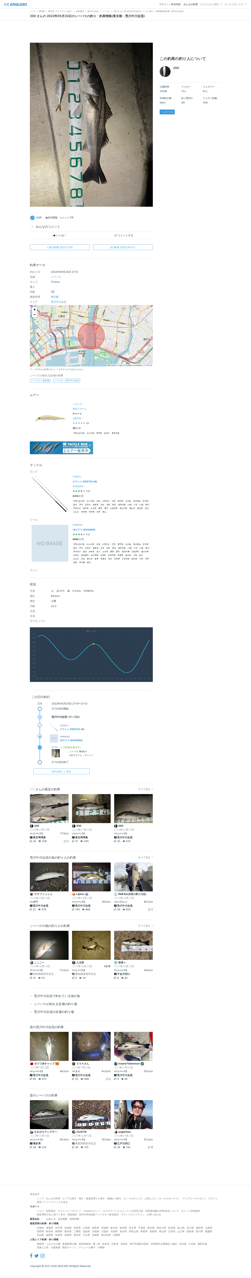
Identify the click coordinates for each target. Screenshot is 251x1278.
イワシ (76, 555)
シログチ (114, 508)
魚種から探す (114, 1198)
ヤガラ (120, 555)
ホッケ (90, 559)
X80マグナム (80, 408)
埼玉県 (132, 1227)
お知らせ (51, 1218)
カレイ (132, 508)
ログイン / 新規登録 (170, 4)
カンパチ (123, 508)
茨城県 (104, 1227)
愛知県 (68, 1231)
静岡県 (58, 1231)
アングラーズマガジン (194, 1198)
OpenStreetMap (125, 365)
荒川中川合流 (58, 301)
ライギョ (137, 501)
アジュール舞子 (87, 1247)
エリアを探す (69, 1198)
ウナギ (91, 512)
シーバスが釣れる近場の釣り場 (55, 1004)
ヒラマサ (112, 555)
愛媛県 (208, 1231)
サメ (110, 559)
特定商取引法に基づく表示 (51, 1214)
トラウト (106, 501)
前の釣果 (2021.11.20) (60, 247)
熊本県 (77, 1234)
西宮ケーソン (69, 1247)
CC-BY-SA (147, 365)
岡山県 (162, 1231)
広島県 (171, 1231)
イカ (98, 501)
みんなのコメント (48, 226)
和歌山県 (133, 1231)
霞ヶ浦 (96, 1243)
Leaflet (113, 365)
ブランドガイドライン (133, 1214)
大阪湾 (114, 1243)
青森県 (49, 1227)
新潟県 (171, 1227)
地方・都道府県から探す (92, 1198)
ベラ (141, 559)
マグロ (84, 512)
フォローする (167, 112)
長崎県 (68, 1234)
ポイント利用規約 (190, 1210)
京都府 (95, 1231)
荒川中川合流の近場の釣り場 (54, 1012)
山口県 (181, 1231)
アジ (81, 505)
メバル (128, 501)
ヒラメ (107, 433)
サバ (147, 505)
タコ (85, 551)
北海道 (40, 1227)
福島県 (95, 1227)
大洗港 (192, 1243)
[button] (34, 309)
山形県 (86, 1227)
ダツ (106, 508)
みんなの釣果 (191, 4)
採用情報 (74, 1218)
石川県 (190, 1227)
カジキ (134, 559)
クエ (83, 559)
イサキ (103, 555)
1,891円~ (77, 418)
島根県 (153, 1231)
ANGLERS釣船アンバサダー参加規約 (99, 1214)
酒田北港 (202, 1243)
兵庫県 (114, 1231)
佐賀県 (58, 1234)
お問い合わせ (154, 1214)
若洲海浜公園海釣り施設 (164, 1243)
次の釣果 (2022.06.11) (123, 247)
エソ (98, 551)
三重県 (77, 1231)
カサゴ (95, 505)
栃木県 (114, 1227)
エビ (75, 562)
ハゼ (129, 505)
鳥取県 (144, 1231)
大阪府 (104, 1231)
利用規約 (50, 1210)
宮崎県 (95, 1234)
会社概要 (62, 1218)
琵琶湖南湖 (85, 1243)
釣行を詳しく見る (61, 771)
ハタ (141, 505)
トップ (40, 1198)
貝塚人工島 (43, 1247)
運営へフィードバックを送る (52, 1202)
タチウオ (115, 433)
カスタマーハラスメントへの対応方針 (123, 1210)
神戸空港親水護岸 (139, 1243)
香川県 (199, 1231)
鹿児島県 (106, 1234)
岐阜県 (49, 1231)
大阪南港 (55, 1247)
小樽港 (101, 1247)
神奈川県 (161, 1227)
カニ (104, 512)
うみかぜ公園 (53, 1243)
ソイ (135, 505)
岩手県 (58, 1227)
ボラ (100, 508)
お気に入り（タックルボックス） (162, 1198)
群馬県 (123, 1227)
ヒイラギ (94, 555)
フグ (98, 512)
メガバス (77, 404)
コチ (108, 505)
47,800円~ (78, 486)
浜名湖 (105, 1243)
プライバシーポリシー (69, 1210)
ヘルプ (40, 1210)
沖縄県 (116, 1234)
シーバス (56, 276)
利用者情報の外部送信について (162, 1210)
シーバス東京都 (40, 380)
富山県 (181, 1227)
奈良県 (123, 1231)
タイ (75, 505)
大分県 (86, 1234)
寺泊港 (182, 1243)
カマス (86, 508)
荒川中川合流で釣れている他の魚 (57, 996)
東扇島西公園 (69, 1243)
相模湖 (40, 1243)
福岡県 (49, 1234)
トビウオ (125, 559)
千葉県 (141, 1227)
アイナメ (77, 508)
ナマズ (145, 501)
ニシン (76, 512)
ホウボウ (85, 555)
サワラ (99, 433)
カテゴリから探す (209, 4)
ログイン (213, 1198)
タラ (96, 559)
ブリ (114, 501)
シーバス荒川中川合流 (66, 380)
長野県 (40, 1231)
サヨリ (103, 559)
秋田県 (77, 1227)
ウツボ (82, 562)
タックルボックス (233, 4)
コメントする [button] (125, 235)
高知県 (40, 1234)
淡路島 (124, 1243)
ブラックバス (79, 433)
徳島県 (190, 1231)
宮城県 (68, 1227)
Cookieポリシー (92, 1210)
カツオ (140, 508)
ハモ (135, 555)
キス (114, 505)
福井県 (199, 1227)
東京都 (55, 296)
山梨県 (208, 1227)
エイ (147, 508)
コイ (102, 505)
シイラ (93, 508)
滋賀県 (86, 1231)
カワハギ (125, 551)
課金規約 (72, 1214)
